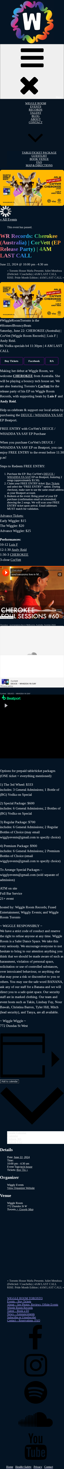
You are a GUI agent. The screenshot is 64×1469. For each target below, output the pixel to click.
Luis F (13, 544)
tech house (26, 1166)
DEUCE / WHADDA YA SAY (42, 415)
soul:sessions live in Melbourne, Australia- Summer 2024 (33, 625)
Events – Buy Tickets (19, 1301)
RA (52, 361)
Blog (36, 116)
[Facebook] (35, 1350)
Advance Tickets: (11, 516)
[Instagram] (35, 1377)
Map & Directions (39, 165)
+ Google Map (25, 1209)
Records (35, 109)
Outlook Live (14, 1142)
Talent (35, 112)
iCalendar (12, 1135)
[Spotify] (35, 1404)
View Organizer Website (21, 1188)
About (36, 119)
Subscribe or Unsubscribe (21, 1317)
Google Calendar (16, 1132)
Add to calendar (9, 1081)
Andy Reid (19, 550)
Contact (48, 1466)
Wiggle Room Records (20, 1307)
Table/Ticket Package (39, 152)
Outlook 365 (14, 1139)
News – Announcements (21, 1314)
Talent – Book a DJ (18, 1310)
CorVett (43, 386)
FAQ (39, 162)
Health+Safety (23, 1466)
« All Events (8, 219)
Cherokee (4, 625)
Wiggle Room (35, 103)
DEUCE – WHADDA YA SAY (19, 694)
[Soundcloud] (35, 1431)
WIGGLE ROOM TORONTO (25, 1298)
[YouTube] (35, 1458)
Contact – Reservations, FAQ (23, 1320)
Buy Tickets (11, 361)
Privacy (38, 1466)
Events (35, 106)
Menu (59, 97)
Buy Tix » (22, 1169)
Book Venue (39, 159)
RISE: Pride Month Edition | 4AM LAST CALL (35, 277)
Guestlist (39, 155)
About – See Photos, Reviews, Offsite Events (32, 1304)
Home (9, 1466)
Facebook (34, 361)
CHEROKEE (23, 376)
